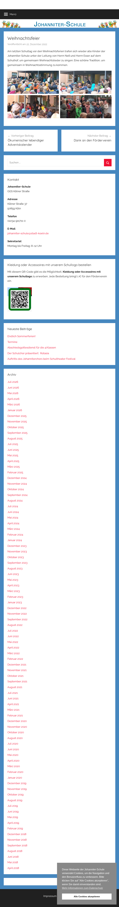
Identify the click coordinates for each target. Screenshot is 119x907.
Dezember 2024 (16, 477)
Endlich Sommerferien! (21, 336)
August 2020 (15, 738)
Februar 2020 (15, 771)
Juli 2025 (12, 444)
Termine (12, 341)
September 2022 (17, 619)
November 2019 (17, 788)
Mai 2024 (12, 517)
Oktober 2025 (15, 427)
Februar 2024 (15, 534)
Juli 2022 (12, 630)
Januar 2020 (14, 777)
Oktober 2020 (15, 732)
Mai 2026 (12, 393)
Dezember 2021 (16, 664)
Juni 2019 (13, 811)
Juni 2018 (13, 856)
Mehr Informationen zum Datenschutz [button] (82, 888)
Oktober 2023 (15, 557)
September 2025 (17, 432)
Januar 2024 (14, 540)
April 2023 (13, 585)
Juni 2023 (13, 574)
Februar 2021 (15, 715)
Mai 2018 (12, 862)
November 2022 (17, 613)
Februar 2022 (15, 658)
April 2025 (13, 461)
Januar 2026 (14, 410)
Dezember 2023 (16, 545)
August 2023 (14, 568)
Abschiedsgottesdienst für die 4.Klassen (31, 347)
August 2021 (14, 687)
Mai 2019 (12, 817)
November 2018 (17, 839)
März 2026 (13, 404)
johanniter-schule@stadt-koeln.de (28, 233)
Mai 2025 (12, 455)
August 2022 (14, 624)
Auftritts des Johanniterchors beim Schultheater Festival (41, 358)
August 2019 (14, 800)
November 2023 (17, 551)
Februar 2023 (15, 596)
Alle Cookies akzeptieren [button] (87, 896)
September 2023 (17, 562)
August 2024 (14, 500)
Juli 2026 (12, 381)
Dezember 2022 (16, 608)
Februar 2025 (15, 472)
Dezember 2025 (16, 415)
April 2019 (13, 822)
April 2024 (13, 523)
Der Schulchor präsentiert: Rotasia (28, 353)
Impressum (50, 896)
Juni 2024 (13, 512)
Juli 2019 (12, 805)
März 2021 (13, 709)
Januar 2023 (14, 602)
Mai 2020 (12, 754)
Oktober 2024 (15, 489)
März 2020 (13, 766)
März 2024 (13, 528)
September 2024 (17, 495)
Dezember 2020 (17, 721)
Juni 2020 (13, 749)
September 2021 (17, 681)
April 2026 (13, 398)
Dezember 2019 (16, 783)
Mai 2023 (12, 579)
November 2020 (17, 726)
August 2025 (14, 438)
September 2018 (17, 845)
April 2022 (13, 647)
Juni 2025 (13, 449)
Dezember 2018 (16, 834)
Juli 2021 (12, 692)
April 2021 (13, 704)
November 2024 (17, 483)
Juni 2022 (13, 636)
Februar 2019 (15, 828)
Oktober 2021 (15, 675)
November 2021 (16, 670)
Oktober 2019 (15, 794)
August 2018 (14, 851)
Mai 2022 (12, 642)
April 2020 (13, 760)
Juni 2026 (13, 387)
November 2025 (17, 421)
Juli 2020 (12, 743)
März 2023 (13, 591)
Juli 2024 (12, 506)
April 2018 (13, 868)
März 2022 (13, 653)
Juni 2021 (12, 698)
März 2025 (13, 466)
